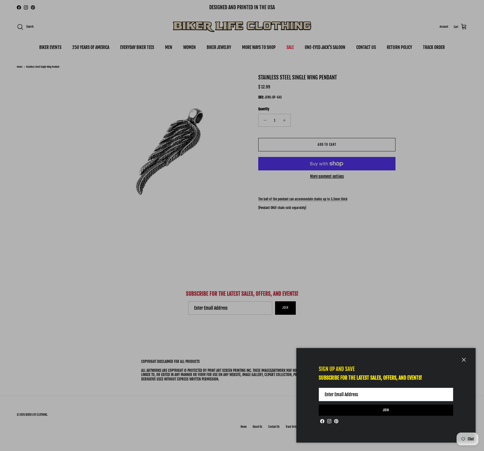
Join (386, 410)
